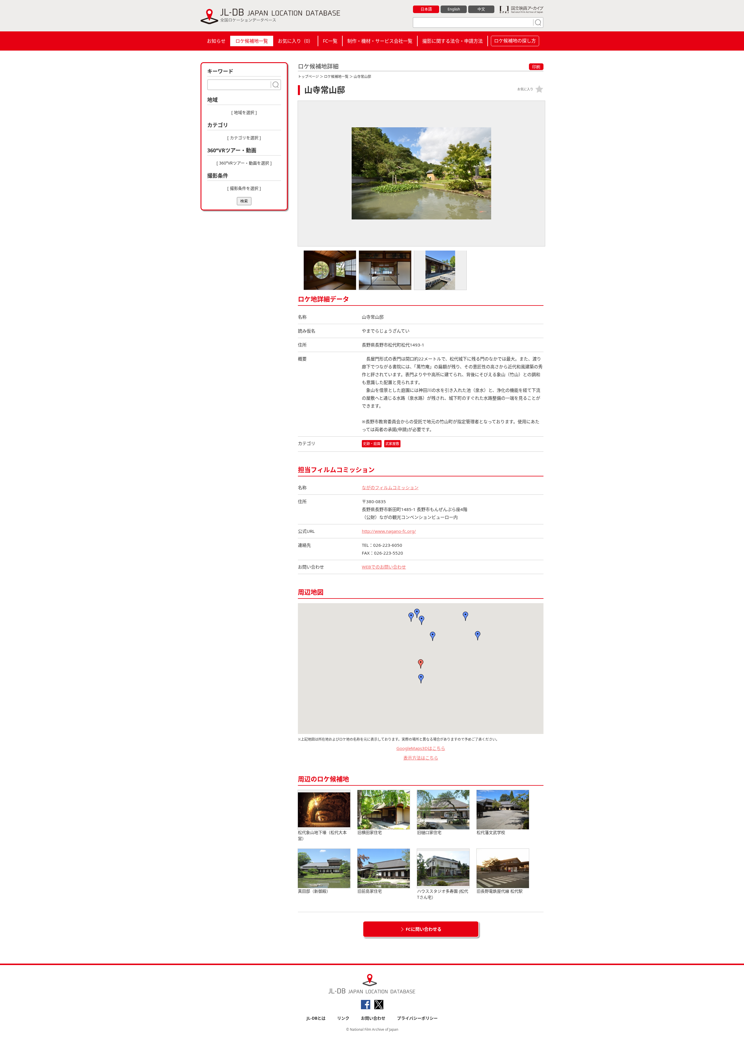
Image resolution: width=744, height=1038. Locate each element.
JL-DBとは (316, 1018)
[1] (537, 22)
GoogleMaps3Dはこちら (420, 748)
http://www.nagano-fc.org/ (389, 531)
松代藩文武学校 (491, 832)
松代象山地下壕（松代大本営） (322, 835)
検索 (244, 201)
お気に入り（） (295, 41)
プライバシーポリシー (417, 1018)
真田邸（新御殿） (314, 891)
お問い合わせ (373, 1018)
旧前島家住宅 (369, 891)
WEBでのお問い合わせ (384, 567)
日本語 (426, 9)
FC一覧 (330, 41)
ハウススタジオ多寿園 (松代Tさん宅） (442, 894)
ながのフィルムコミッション (390, 487)
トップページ (308, 76)
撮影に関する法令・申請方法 (452, 41)
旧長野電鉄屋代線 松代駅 (500, 891)
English (454, 9)
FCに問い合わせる (423, 929)
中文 (481, 9)
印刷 (536, 66)
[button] (421, 678)
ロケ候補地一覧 (251, 41)
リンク (343, 1018)
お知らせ (216, 41)
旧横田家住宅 (369, 832)
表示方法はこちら (420, 758)
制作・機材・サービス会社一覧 (379, 41)
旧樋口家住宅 (429, 832)
